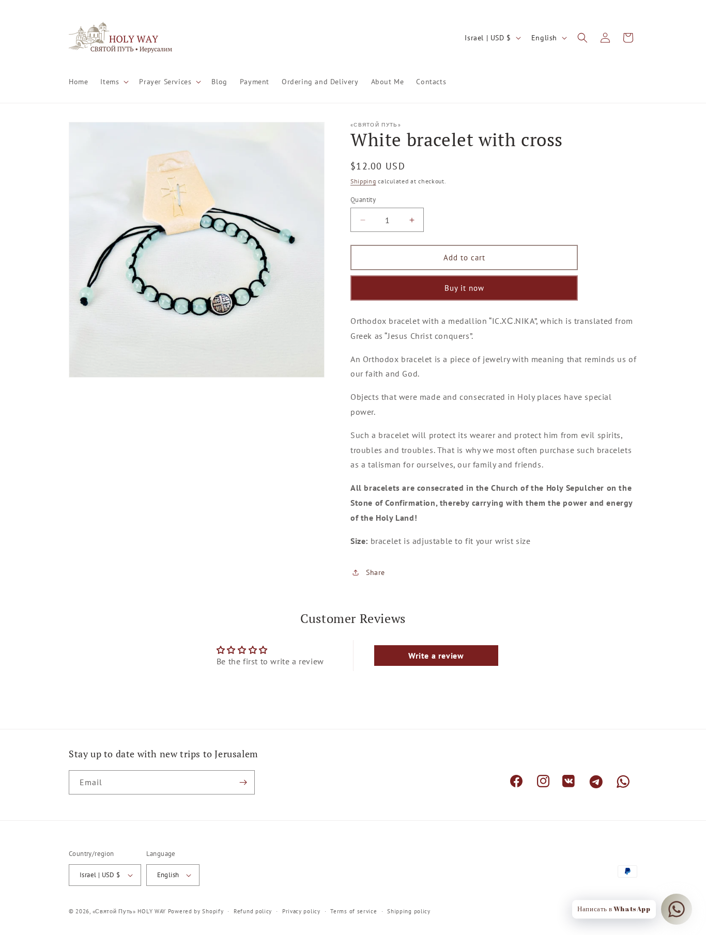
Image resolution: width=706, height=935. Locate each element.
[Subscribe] (243, 782)
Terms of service (353, 911)
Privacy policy (301, 911)
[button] (113, 81)
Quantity (363, 199)
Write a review (436, 655)
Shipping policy (409, 911)
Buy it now (464, 288)
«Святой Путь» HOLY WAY (129, 911)
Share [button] (375, 572)
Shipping (363, 181)
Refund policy (253, 911)
